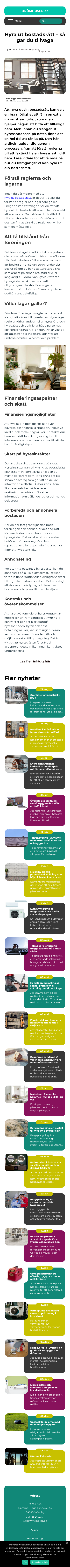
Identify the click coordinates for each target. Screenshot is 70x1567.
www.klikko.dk (38, 1520)
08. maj (44, 940)
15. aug (45, 689)
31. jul (44, 757)
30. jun (44, 795)
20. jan (44, 1193)
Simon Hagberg (30, 49)
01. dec (44, 1450)
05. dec (44, 1341)
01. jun (44, 866)
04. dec (44, 1379)
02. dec (44, 1416)
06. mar (44, 1156)
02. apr (45, 1088)
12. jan (44, 1304)
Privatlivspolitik (40, 1562)
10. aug (44, 723)
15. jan (44, 1267)
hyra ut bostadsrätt (17, 197)
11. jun (44, 831)
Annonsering (35, 1538)
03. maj (44, 977)
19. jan (44, 1230)
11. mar (44, 1122)
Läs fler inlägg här (35, 661)
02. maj (44, 1051)
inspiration (45, 51)
